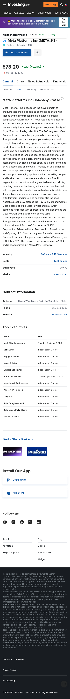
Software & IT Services (54, 254)
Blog (40, 539)
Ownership (31, 89)
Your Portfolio (45, 552)
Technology (60, 261)
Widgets (42, 559)
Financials (59, 81)
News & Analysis (38, 81)
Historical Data (47, 89)
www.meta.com (59, 314)
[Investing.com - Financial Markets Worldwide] (19, 5)
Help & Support (11, 552)
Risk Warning (9, 680)
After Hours (44, 12)
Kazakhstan (60, 274)
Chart (20, 81)
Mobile (41, 545)
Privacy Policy (9, 670)
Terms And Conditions (13, 659)
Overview (7, 89)
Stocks (7, 12)
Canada (19, 12)
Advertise (8, 545)
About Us (7, 539)
